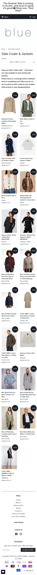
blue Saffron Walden (21, 556)
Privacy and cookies (18, 513)
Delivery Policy (18, 505)
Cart (33, 17)
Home (3, 49)
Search (18, 500)
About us (18, 502)
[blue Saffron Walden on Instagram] (21, 534)
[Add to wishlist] (14, 96)
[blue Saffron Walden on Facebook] (16, 534)
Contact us (18, 511)
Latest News (18, 522)
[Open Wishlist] (3, 572)
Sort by (4, 58)
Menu (6, 17)
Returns (18, 508)
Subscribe (28, 550)
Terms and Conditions (18, 516)
